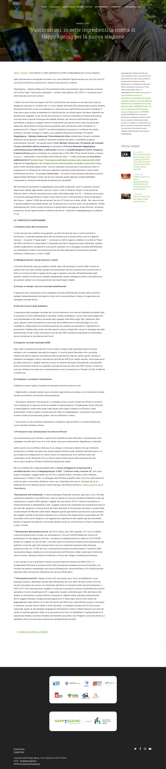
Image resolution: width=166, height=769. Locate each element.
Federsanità (144, 92)
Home (44, 7)
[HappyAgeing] (18, 10)
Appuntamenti (102, 7)
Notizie (88, 7)
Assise (18, 156)
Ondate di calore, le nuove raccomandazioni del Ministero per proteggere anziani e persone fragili (142, 182)
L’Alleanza (54, 7)
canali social (88, 485)
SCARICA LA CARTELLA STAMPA (33, 632)
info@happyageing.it (28, 761)
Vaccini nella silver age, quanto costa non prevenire (141, 198)
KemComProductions (31, 764)
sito (99, 485)
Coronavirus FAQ (133, 7)
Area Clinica (68, 7)
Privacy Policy (19, 749)
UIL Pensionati (130, 109)
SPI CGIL (145, 106)
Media (80, 7)
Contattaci (116, 7)
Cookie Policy (19, 752)
